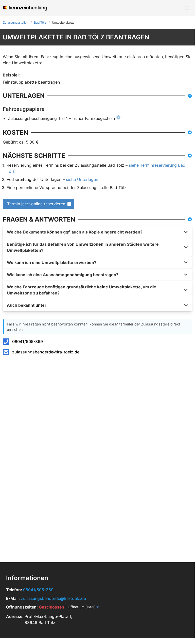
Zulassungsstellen (15, 22)
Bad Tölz (40, 22)
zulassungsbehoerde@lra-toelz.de (45, 351)
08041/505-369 (27, 341)
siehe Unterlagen (82, 179)
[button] (187, 8)
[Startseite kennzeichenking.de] (25, 8)
